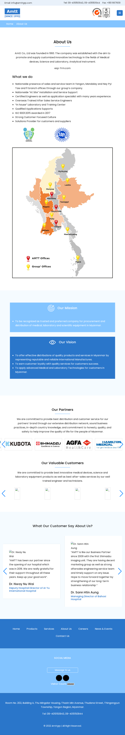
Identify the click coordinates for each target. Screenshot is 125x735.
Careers (83, 629)
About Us (66, 629)
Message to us (62, 670)
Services (49, 629)
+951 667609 (113, 2)
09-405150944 (92, 2)
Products (32, 629)
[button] (121, 444)
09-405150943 (75, 2)
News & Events (103, 629)
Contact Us (62, 636)
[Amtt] (12, 12)
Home (9, 24)
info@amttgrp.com (21, 2)
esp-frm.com (62, 68)
